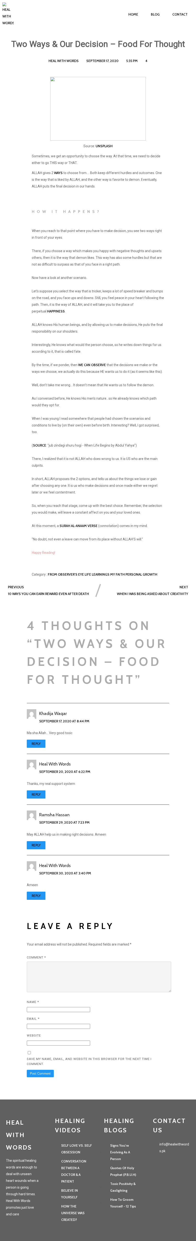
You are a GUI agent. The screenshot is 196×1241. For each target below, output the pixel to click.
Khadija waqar (53, 713)
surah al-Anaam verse (79, 526)
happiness (56, 311)
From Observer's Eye (66, 574)
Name (33, 1002)
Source (39, 445)
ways (58, 173)
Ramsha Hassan (54, 814)
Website (34, 1035)
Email (33, 1018)
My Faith (117, 574)
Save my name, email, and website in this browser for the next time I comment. (89, 1061)
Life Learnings (97, 574)
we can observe (92, 365)
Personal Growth (141, 574)
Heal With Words (55, 764)
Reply (36, 744)
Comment (36, 957)
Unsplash (104, 146)
